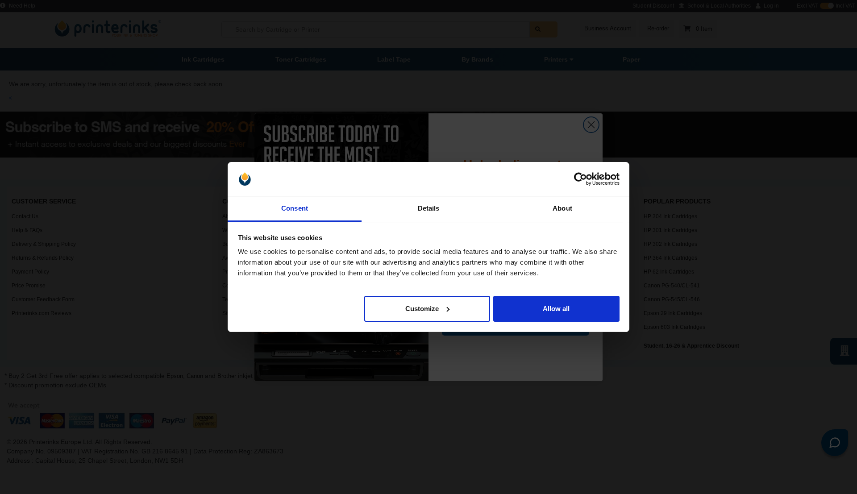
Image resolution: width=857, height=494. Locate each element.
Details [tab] (429, 208)
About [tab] (562, 208)
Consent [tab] (294, 208)
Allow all (556, 308)
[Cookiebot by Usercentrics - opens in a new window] (580, 179)
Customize (422, 308)
